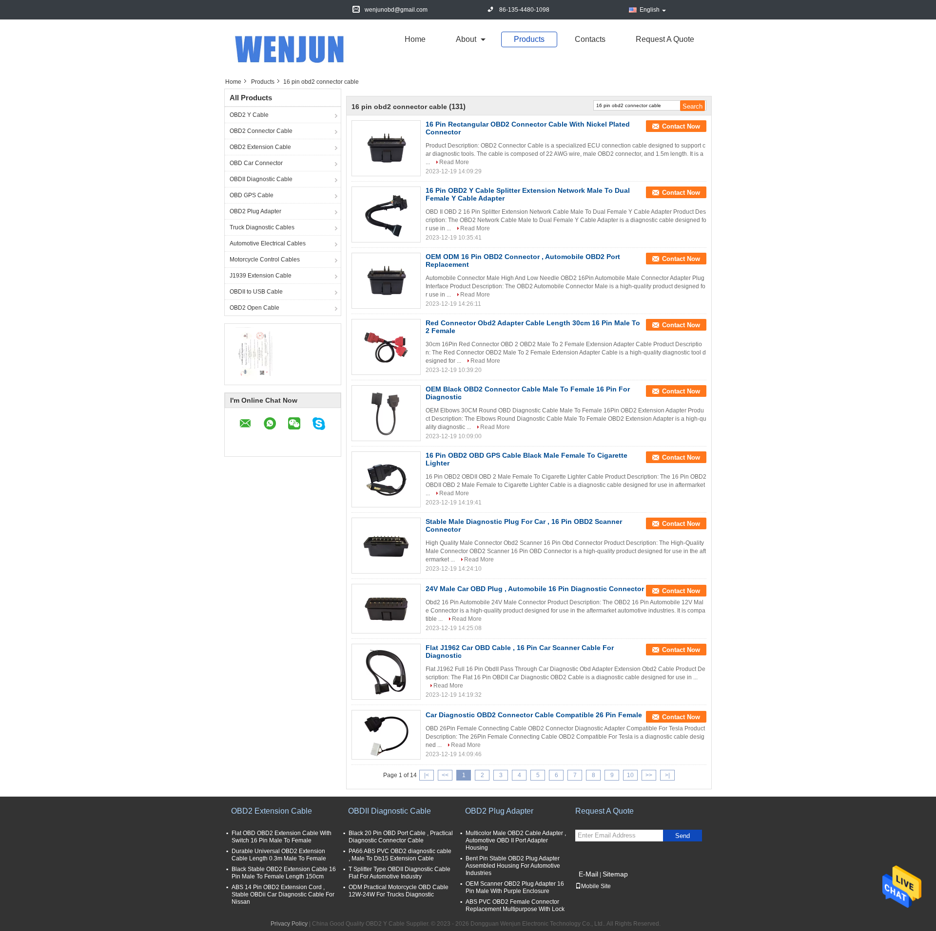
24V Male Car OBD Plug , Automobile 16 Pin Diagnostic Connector (535, 589)
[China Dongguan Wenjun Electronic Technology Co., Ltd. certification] (254, 353)
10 (630, 775)
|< (426, 775)
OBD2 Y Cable (249, 115)
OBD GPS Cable (251, 195)
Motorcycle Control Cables (265, 259)
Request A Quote (665, 39)
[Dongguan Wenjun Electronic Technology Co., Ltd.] (295, 48)
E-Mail (588, 874)
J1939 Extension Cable (261, 275)
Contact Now (681, 126)
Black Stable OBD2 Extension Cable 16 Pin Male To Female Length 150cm (284, 873)
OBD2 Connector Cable (261, 131)
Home (415, 39)
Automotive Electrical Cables (268, 243)
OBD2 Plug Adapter (255, 211)
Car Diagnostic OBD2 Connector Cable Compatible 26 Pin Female (534, 715)
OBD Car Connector (256, 163)
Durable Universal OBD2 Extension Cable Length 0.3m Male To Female (279, 855)
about (466, 39)
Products (529, 39)
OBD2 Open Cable (254, 307)
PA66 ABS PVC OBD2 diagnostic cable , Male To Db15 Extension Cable (400, 855)
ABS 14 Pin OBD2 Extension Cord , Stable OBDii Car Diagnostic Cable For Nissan (283, 894)
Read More (454, 162)
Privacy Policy (289, 923)
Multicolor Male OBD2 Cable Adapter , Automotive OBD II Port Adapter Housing (516, 840)
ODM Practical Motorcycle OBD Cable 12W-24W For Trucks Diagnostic (398, 891)
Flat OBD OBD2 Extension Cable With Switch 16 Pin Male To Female (282, 837)
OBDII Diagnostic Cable (261, 179)
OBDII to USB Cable (256, 291)
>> (648, 775)
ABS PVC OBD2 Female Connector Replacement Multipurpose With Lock (515, 905)
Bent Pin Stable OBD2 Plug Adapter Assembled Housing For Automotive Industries (513, 865)
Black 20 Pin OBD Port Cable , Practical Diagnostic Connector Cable (401, 837)
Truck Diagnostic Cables (262, 227)
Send (682, 835)
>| (667, 775)
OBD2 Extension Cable (260, 147)
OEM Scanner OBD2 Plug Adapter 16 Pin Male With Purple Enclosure (515, 887)
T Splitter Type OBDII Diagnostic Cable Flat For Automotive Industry (399, 873)
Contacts (590, 39)
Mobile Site (596, 886)
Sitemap (615, 874)
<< (445, 775)
